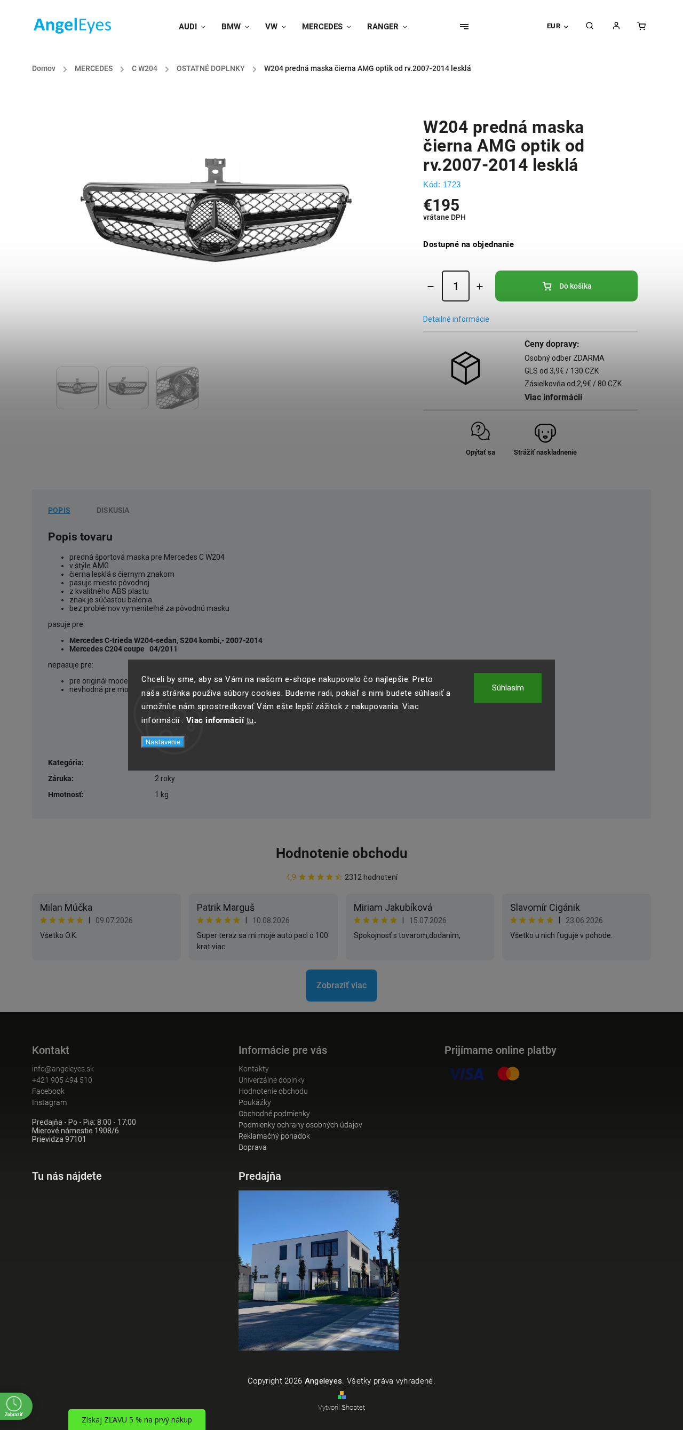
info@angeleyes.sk (63, 1068)
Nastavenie (163, 742)
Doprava (253, 1147)
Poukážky (255, 1102)
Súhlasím (508, 688)
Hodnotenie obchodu (342, 853)
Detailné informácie (456, 319)
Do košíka (575, 286)
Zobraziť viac (341, 985)
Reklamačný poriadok (274, 1136)
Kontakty (254, 1068)
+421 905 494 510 (62, 1080)
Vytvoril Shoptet (341, 1407)
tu (250, 720)
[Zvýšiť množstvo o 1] (480, 286)
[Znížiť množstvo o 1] (430, 286)
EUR (554, 26)
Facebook (48, 1091)
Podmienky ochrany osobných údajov (300, 1125)
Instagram (49, 1102)
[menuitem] (196, 26)
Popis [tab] (59, 510)
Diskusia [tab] (113, 510)
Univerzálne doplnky (272, 1080)
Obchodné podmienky (274, 1113)
